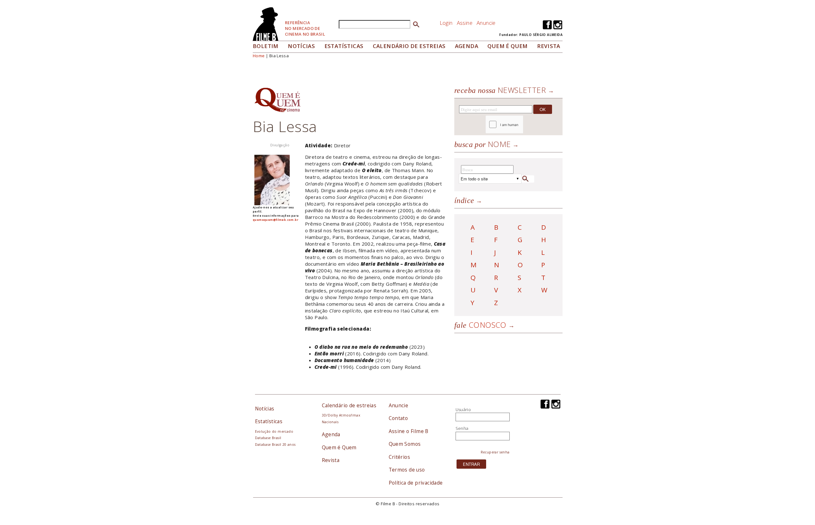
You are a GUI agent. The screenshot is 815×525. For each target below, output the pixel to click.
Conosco (480, 324)
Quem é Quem (339, 447)
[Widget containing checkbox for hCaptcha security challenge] (521, 125)
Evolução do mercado (274, 431)
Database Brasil (268, 438)
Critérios (399, 456)
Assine (464, 22)
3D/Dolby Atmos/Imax (341, 415)
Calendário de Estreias (409, 46)
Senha (462, 428)
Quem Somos (405, 443)
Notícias (301, 46)
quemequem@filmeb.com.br (275, 219)
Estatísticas (344, 46)
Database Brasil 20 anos (275, 444)
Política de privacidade (416, 482)
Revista (548, 46)
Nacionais (330, 422)
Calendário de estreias (349, 405)
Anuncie (486, 22)
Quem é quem (507, 46)
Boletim (266, 46)
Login (446, 22)
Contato (398, 418)
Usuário (463, 409)
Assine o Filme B (409, 431)
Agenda (466, 46)
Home (259, 56)
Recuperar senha (495, 452)
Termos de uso (407, 469)
